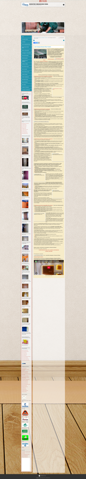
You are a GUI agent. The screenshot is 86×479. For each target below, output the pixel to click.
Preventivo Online (25, 39)
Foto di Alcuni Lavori (25, 66)
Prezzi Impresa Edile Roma (25, 47)
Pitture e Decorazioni (25, 50)
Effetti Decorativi (25, 58)
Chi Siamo (23, 41)
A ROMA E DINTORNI (48, 251)
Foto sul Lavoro (24, 69)
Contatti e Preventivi (25, 87)
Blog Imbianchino (25, 82)
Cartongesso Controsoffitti (26, 52)
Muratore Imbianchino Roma (38, 4)
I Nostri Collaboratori (25, 76)
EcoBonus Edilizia (25, 63)
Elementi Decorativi (25, 55)
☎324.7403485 (43, 1)
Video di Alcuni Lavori (25, 71)
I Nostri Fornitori (24, 74)
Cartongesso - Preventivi (44, 37)
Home (34, 37)
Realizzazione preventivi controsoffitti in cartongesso (44, 76)
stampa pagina (62, 37)
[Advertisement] (43, 15)
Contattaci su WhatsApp (26, 89)
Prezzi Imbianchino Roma (26, 44)
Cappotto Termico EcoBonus (25, 61)
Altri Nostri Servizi (25, 79)
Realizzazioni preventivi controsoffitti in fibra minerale (44, 205)
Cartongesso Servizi (38, 37)
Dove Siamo (24, 84)
